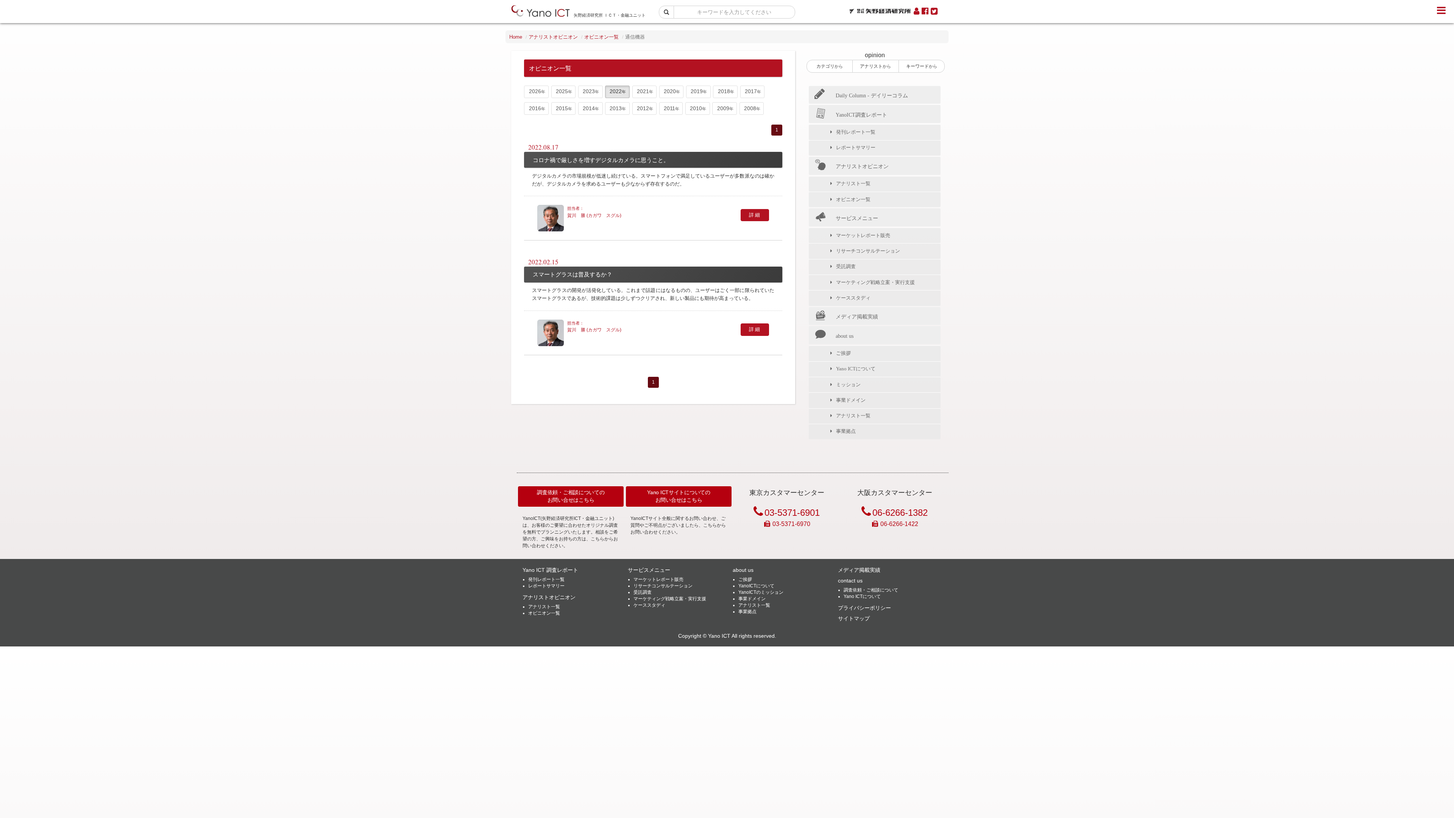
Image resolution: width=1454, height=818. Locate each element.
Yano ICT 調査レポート (550, 570)
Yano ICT (719, 636)
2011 (669, 108)
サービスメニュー (857, 218)
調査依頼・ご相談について (871, 590)
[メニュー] (1441, 11)
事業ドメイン (851, 400)
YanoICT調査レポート (861, 115)
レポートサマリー (855, 147)
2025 (562, 91)
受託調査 (846, 266)
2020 (670, 91)
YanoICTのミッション (760, 592)
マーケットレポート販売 (863, 235)
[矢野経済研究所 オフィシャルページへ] (880, 9)
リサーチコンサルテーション (868, 251)
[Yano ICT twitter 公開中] (934, 11)
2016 (535, 108)
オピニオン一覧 (601, 37)
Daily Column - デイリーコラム (872, 95)
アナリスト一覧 (853, 183)
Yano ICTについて (855, 369)
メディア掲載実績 (857, 317)
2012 (643, 108)
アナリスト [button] (875, 66)
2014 (589, 108)
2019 (697, 91)
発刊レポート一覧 (855, 132)
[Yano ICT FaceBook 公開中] (925, 11)
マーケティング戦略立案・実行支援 (875, 282)
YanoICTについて (756, 586)
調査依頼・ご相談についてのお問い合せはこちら (570, 496)
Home (515, 37)
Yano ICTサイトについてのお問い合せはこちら (678, 496)
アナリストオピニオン (553, 37)
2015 (562, 108)
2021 (643, 91)
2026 (535, 91)
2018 (724, 91)
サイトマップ (854, 618)
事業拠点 (846, 431)
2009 (723, 108)
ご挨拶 (843, 353)
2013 (616, 108)
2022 (616, 91)
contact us (850, 581)
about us (844, 336)
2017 (751, 91)
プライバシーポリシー (864, 608)
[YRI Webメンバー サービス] (916, 11)
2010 (696, 108)
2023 (589, 91)
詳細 (755, 215)
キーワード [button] (921, 66)
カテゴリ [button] (829, 66)
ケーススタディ (853, 298)
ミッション (848, 384)
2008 (750, 108)
